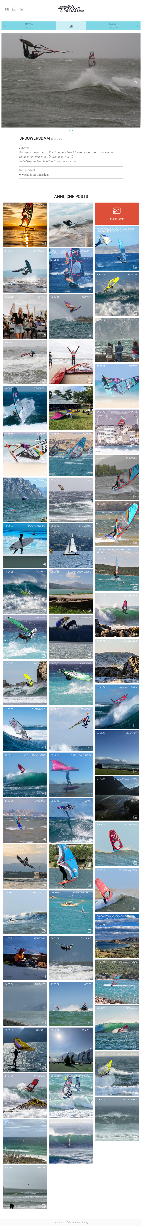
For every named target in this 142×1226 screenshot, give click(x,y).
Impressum (59, 1222)
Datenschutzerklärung (77, 1222)
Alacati (113, 26)
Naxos (28, 26)
